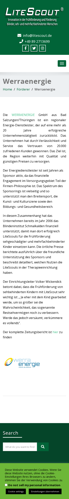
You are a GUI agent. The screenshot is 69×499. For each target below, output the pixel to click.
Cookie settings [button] (16, 491)
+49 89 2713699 (37, 41)
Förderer (23, 89)
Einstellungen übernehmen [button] (45, 491)
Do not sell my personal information (34, 485)
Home (7, 89)
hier (55, 332)
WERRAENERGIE (23, 115)
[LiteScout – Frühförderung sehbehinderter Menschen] (34, 16)
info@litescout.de (37, 35)
